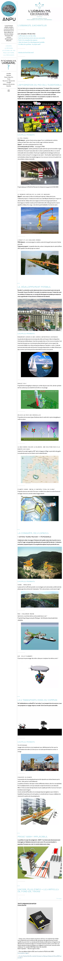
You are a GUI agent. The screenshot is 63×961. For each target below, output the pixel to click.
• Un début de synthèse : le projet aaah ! (29, 44)
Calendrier (8, 75)
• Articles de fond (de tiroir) (26, 52)
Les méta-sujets (8, 55)
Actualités (9, 73)
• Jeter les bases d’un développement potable (31, 42)
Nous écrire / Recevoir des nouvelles (9, 81)
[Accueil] (8, 20)
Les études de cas (8, 50)
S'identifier (8, 86)
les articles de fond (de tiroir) (38, 890)
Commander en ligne (23, 953)
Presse (8, 79)
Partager (59, 898)
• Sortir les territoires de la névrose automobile (31, 38)
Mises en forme (8, 52)
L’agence (9, 46)
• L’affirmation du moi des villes (27, 36)
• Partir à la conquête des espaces (27, 40)
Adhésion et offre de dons (9, 84)
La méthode (9, 48)
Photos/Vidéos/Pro (8, 77)
